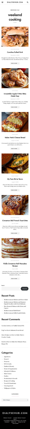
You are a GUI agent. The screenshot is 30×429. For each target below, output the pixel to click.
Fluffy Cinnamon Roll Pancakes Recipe (15, 264)
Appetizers (15, 90)
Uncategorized (15, 49)
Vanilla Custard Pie (18, 325)
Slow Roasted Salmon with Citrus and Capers (15, 307)
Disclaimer (15, 423)
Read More (14, 63)
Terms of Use (21, 422)
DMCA (15, 419)
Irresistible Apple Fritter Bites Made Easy (15, 94)
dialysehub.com (15, 2)
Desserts (6, 361)
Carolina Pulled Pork (15, 52)
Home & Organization (10, 369)
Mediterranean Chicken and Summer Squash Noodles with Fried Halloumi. (15, 303)
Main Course (15, 176)
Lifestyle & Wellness (10, 371)
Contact (7, 422)
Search (3, 285)
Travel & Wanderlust (10, 383)
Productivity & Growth (10, 378)
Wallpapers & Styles (10, 388)
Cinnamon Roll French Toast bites (15, 220)
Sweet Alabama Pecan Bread (15, 330)
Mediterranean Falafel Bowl (12, 310)
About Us (13, 422)
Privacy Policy (7, 418)
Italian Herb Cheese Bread (15, 137)
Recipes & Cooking (9, 381)
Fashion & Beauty (9, 366)
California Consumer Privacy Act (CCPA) (15, 420)
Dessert (6, 359)
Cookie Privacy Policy (19, 418)
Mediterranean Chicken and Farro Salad (16, 299)
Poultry (6, 376)
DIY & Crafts (7, 364)
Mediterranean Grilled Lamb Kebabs (14, 313)
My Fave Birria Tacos (15, 179)
